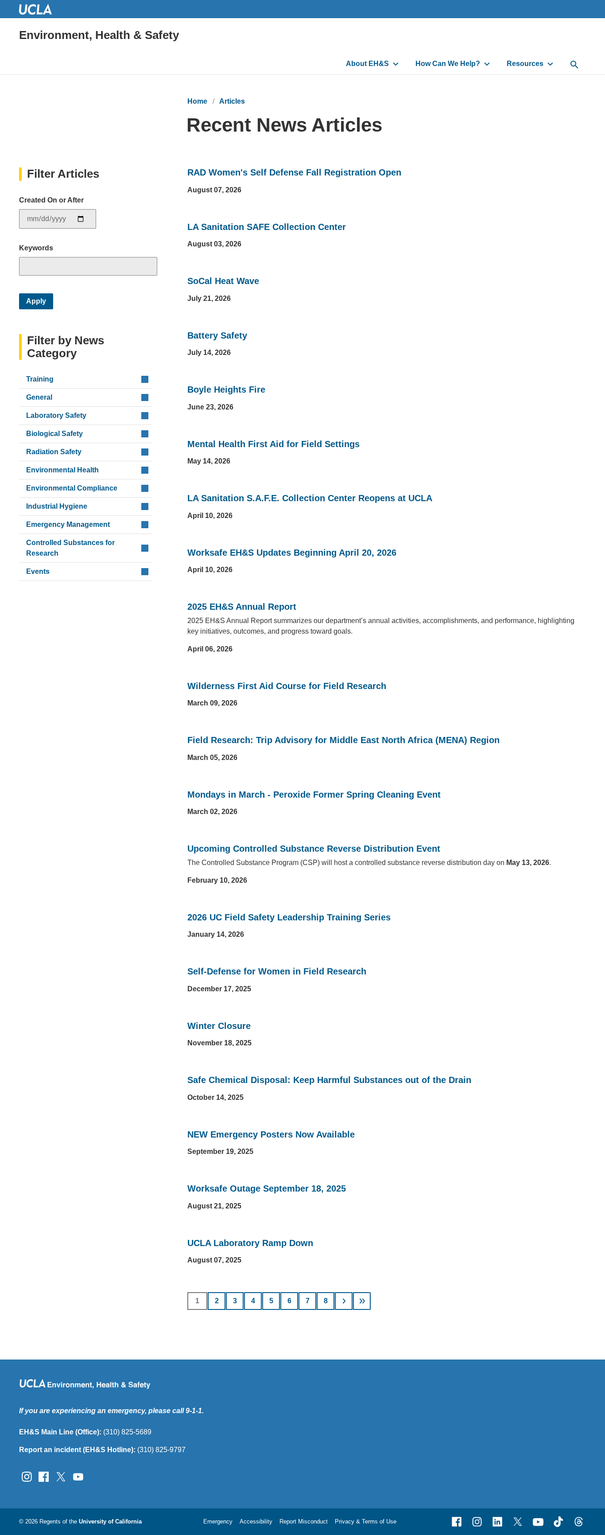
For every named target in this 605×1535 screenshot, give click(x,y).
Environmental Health (62, 470)
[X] (518, 1522)
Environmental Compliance (71, 488)
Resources (525, 63)
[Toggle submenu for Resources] (550, 64)
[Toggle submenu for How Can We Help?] (487, 64)
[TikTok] (558, 1522)
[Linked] (497, 1522)
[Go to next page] (344, 1301)
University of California (110, 1521)
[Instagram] (477, 1522)
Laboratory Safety (56, 415)
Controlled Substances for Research (70, 548)
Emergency (218, 1521)
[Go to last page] (362, 1301)
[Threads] (579, 1522)
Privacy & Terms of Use (365, 1521)
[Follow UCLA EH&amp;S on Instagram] (27, 1476)
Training (40, 379)
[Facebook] (457, 1522)
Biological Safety (54, 433)
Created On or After (51, 200)
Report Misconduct (303, 1521)
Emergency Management (68, 524)
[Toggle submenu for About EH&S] (395, 64)
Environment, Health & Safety (99, 35)
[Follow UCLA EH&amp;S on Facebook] (44, 1476)
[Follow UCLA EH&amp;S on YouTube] (78, 1476)
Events (38, 571)
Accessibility (256, 1521)
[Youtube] (538, 1522)
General (39, 397)
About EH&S (367, 63)
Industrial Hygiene (56, 506)
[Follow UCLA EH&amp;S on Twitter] (60, 1476)
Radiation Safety (53, 452)
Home (197, 101)
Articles (232, 101)
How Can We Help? (447, 63)
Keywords (36, 248)
